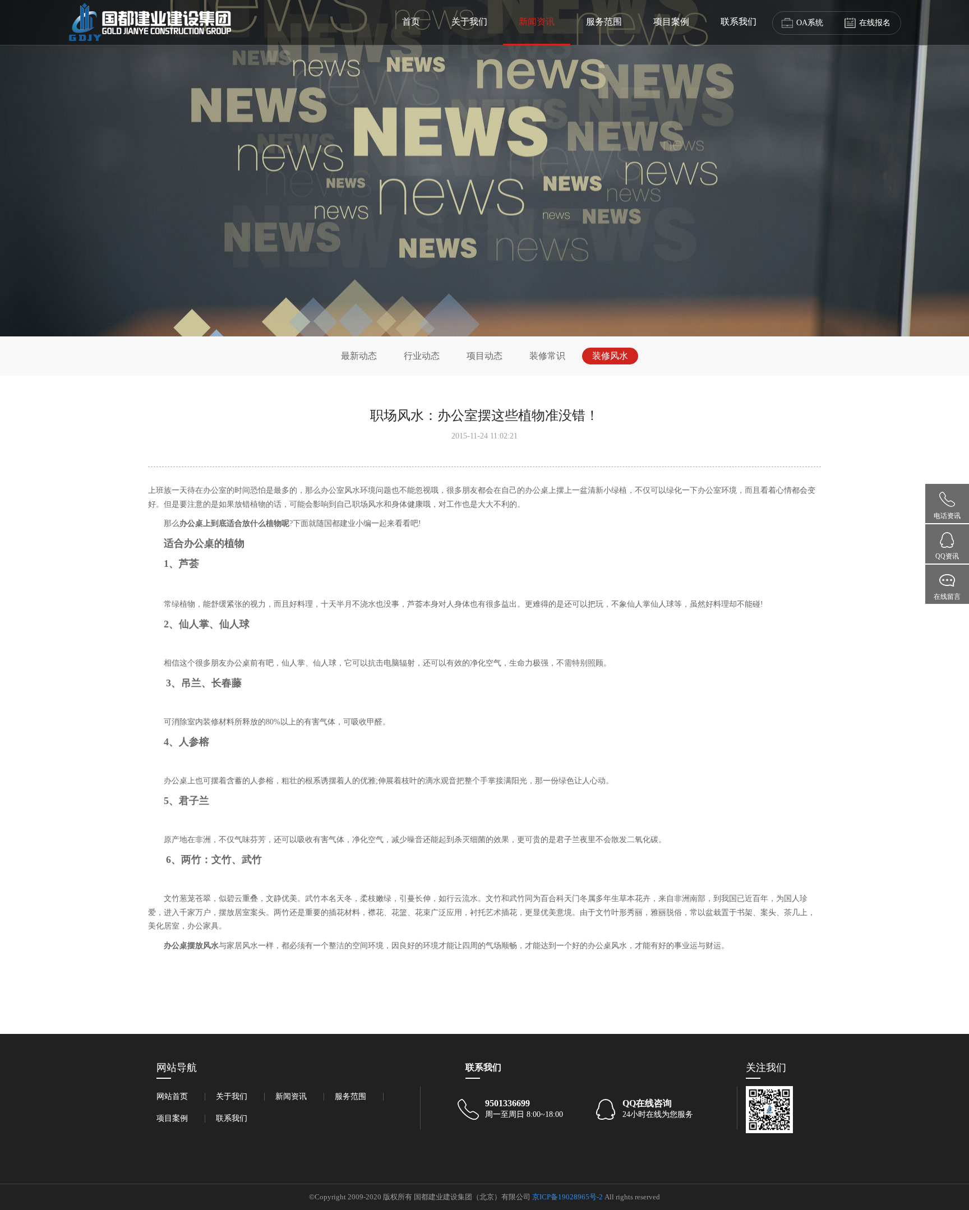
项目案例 (671, 21)
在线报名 (874, 23)
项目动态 (484, 356)
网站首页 (172, 1097)
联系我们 (738, 21)
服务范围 (604, 21)
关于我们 (469, 21)
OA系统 (809, 23)
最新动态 (359, 356)
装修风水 (610, 356)
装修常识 (547, 356)
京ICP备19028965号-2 (567, 1197)
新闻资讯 (537, 21)
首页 (411, 21)
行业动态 (422, 356)
